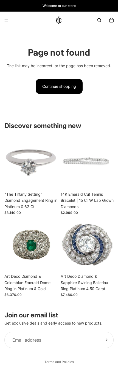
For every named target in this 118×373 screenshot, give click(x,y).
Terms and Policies (59, 362)
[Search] (99, 20)
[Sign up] (105, 340)
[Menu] (6, 20)
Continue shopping (59, 86)
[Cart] (111, 20)
